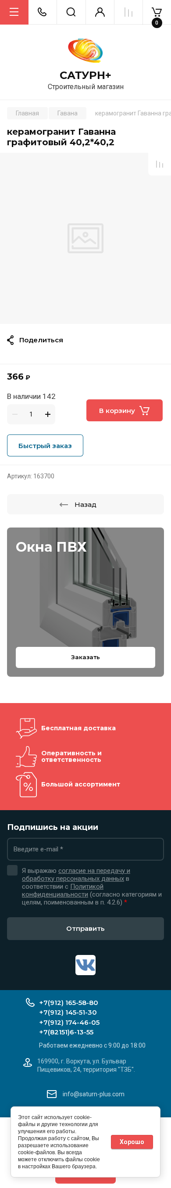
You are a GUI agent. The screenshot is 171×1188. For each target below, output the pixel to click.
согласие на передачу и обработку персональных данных (76, 875)
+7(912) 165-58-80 (68, 1002)
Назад (85, 504)
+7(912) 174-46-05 (69, 1022)
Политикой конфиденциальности (62, 890)
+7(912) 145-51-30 (68, 1012)
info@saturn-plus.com (94, 1094)
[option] (85, 238)
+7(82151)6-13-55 (66, 1032)
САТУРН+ (85, 75)
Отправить (85, 928)
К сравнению (159, 164)
